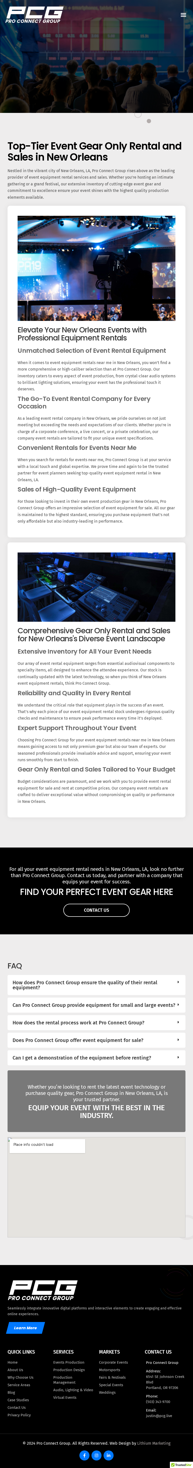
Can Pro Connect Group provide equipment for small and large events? (94, 1005)
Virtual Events (64, 1397)
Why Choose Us (20, 1377)
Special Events (111, 1385)
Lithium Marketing (153, 1443)
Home (13, 1362)
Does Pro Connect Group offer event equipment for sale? (78, 1040)
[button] (183, 14)
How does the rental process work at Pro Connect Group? (78, 1023)
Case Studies (18, 1400)
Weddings (107, 1392)
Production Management (64, 1380)
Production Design (69, 1370)
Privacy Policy (19, 1415)
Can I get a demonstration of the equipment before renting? (82, 1058)
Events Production (68, 1362)
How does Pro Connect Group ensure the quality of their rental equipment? (85, 985)
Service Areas (19, 1385)
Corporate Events (113, 1362)
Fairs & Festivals (112, 1377)
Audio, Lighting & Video (73, 1390)
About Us (15, 1370)
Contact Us (17, 1407)
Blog (11, 1392)
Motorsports (109, 1370)
